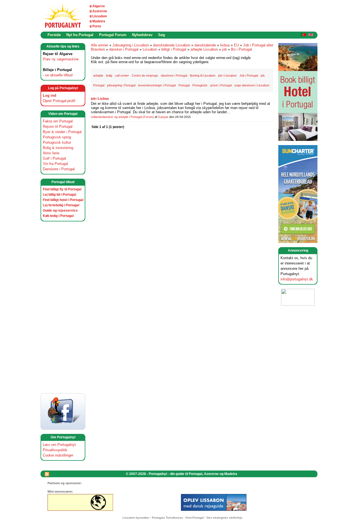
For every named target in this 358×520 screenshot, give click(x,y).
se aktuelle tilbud (58, 75)
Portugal (184, 85)
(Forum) (148, 117)
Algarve (98, 6)
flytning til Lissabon (202, 75)
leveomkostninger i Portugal (157, 85)
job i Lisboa (100, 99)
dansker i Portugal (123, 49)
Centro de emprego (145, 75)
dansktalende (205, 45)
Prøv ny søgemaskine (61, 59)
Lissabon (99, 16)
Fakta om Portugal (58, 121)
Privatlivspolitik (55, 450)
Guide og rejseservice (60, 210)
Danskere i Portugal (59, 169)
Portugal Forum (112, 35)
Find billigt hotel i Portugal (63, 200)
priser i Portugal (221, 85)
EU (236, 45)
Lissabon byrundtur (136, 517)
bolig (109, 75)
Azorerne (99, 11)
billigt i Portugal (173, 49)
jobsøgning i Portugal (121, 85)
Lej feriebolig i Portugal (61, 205)
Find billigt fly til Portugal (62, 189)
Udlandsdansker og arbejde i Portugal (116, 117)
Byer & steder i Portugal (62, 132)
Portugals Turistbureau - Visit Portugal (178, 517)
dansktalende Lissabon (171, 45)
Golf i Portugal (54, 158)
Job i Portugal (248, 75)
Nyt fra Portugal (79, 35)
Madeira (98, 21)
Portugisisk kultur (57, 142)
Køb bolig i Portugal (58, 216)
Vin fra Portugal (55, 164)
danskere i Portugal (174, 75)
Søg (161, 35)
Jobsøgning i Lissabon (130, 45)
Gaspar (163, 117)
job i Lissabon (227, 75)
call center (122, 75)
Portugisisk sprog (57, 137)
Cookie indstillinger (58, 455)
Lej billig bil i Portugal (59, 195)
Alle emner (99, 45)
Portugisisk (200, 85)
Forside (54, 35)
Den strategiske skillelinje (224, 517)
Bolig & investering (58, 148)
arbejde (98, 75)
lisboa (225, 45)
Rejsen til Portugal (57, 126)
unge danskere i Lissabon (251, 85)
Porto (96, 26)
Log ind (49, 95)
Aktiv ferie (51, 153)
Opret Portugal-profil (59, 101)
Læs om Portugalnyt (59, 445)
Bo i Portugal (241, 49)
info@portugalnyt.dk (297, 279)
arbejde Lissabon (204, 49)
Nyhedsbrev (142, 35)
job (224, 49)
